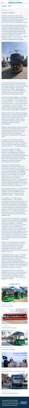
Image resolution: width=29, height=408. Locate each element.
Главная (4, 6)
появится (4, 278)
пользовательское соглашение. (10, 405)
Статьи (10, 6)
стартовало (24, 218)
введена (22, 169)
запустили (15, 190)
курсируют (15, 97)
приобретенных (19, 89)
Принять (23, 402)
